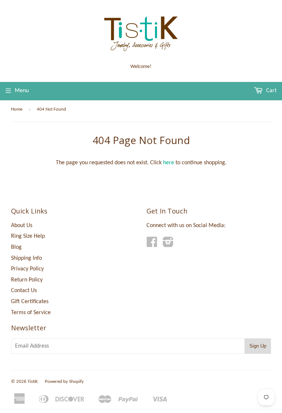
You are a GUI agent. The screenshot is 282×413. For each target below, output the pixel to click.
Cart (270, 91)
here (168, 163)
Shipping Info (26, 258)
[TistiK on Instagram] (168, 245)
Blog (16, 247)
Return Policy (27, 280)
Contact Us (24, 291)
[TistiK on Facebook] (152, 245)
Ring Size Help (28, 236)
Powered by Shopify (64, 381)
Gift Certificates (29, 302)
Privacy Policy (27, 269)
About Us (21, 226)
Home (16, 109)
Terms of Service (31, 313)
